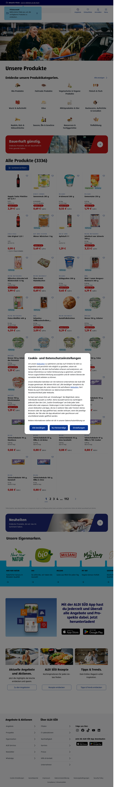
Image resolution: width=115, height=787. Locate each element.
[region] (57, 393)
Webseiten (41, 363)
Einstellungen (79, 427)
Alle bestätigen (38, 427)
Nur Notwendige (59, 427)
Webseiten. (75, 387)
